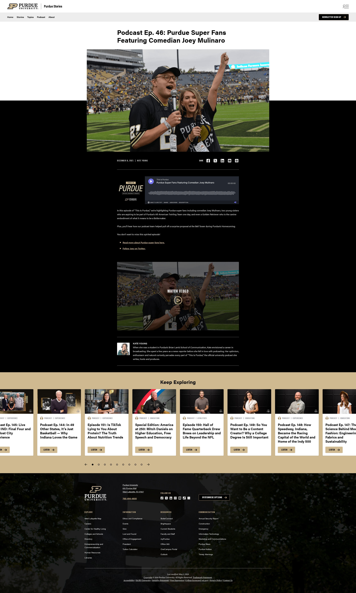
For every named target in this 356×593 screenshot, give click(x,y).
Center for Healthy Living (95, 528)
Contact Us (228, 580)
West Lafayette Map (93, 518)
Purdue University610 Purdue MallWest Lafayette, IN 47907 (133, 488)
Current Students (168, 528)
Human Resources (92, 552)
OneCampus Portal (169, 549)
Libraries (88, 557)
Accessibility (128, 580)
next (148, 464)
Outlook (164, 554)
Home (10, 17)
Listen (47, 449)
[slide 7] (129, 464)
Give (124, 528)
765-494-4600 (130, 498)
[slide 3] (105, 464)
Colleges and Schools (94, 533)
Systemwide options (212, 497)
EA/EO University (143, 580)
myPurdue (165, 538)
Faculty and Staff (168, 533)
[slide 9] (141, 464)
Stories (20, 17)
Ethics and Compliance (132, 518)
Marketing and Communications (212, 538)
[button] (236, 160)
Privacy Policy (216, 580)
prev (86, 464)
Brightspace (166, 523)
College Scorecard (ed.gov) (196, 580)
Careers (88, 523)
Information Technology (209, 533)
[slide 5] (117, 464)
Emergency (203, 528)
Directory (88, 538)
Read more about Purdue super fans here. (144, 242)
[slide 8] (135, 464)
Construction (204, 523)
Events (125, 523)
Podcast (41, 17)
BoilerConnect (167, 518)
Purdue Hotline (205, 549)
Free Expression (177, 580)
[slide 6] (123, 464)
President (127, 544)
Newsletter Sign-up (331, 17)
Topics (30, 17)
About (52, 17)
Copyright (148, 577)
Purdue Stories (53, 6)
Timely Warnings (206, 554)
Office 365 (165, 544)
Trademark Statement (202, 577)
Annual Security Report (208, 518)
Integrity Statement (160, 580)
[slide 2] (99, 464)
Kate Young (142, 160)
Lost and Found (129, 533)
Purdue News (204, 544)
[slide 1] (92, 464)
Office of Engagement (132, 538)
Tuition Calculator (130, 549)
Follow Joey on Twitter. (134, 248)
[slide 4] (111, 464)
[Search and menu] (345, 6)
